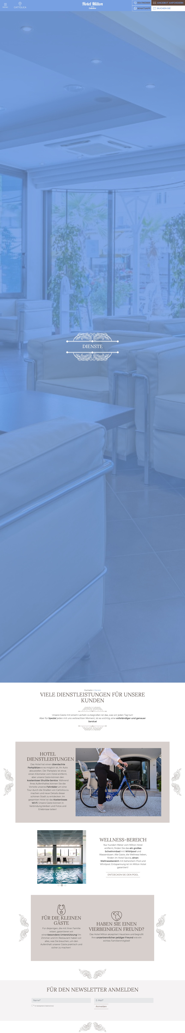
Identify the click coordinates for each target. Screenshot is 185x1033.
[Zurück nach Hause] (92, 5)
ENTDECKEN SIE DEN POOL (123, 874)
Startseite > (89, 690)
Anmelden (101, 1006)
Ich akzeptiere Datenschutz (44, 1006)
